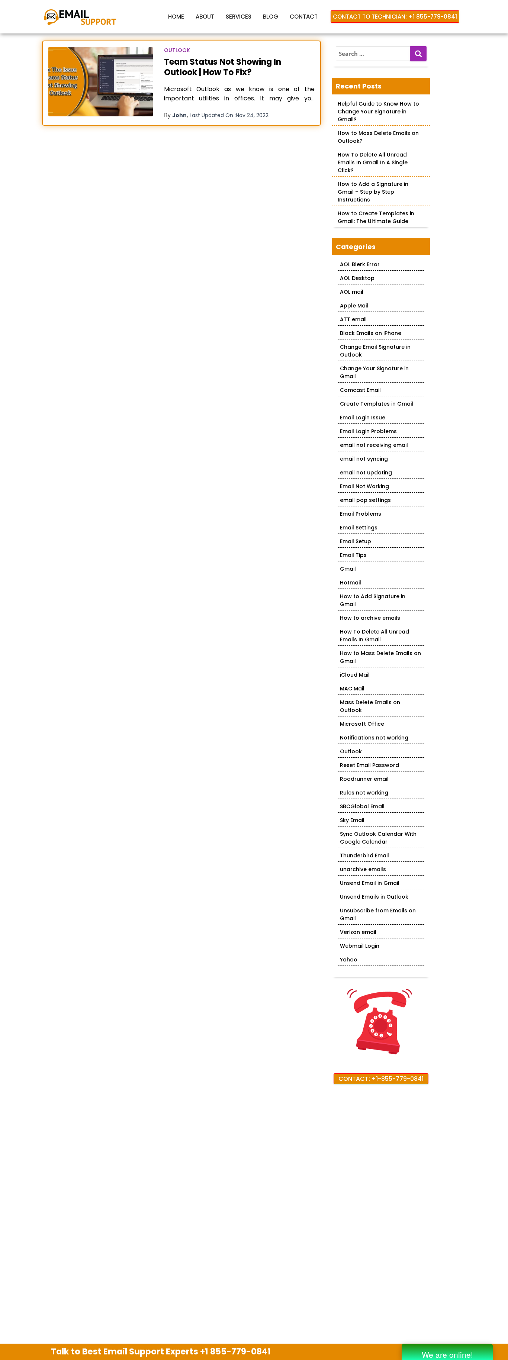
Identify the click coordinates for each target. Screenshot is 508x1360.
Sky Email (352, 820)
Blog (270, 16)
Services (238, 16)
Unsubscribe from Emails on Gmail (378, 914)
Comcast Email (360, 390)
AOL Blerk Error (360, 264)
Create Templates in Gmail (376, 403)
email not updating (366, 472)
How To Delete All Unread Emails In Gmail (374, 635)
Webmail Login (359, 946)
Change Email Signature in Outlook (375, 350)
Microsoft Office (362, 724)
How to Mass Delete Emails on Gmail (380, 657)
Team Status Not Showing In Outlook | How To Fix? (222, 67)
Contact (304, 16)
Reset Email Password (369, 765)
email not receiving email (374, 445)
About (205, 16)
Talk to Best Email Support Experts (161, 1351)
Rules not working (364, 792)
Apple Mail (354, 305)
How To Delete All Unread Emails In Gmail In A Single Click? (373, 162)
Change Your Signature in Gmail (374, 372)
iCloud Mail (355, 675)
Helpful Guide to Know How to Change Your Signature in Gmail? (378, 111)
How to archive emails (370, 618)
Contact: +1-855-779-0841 (381, 1078)
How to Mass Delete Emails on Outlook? (378, 137)
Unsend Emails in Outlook (374, 896)
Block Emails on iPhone (370, 333)
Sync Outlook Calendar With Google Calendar (378, 837)
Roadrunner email (364, 779)
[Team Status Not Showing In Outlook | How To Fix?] (100, 81)
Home (176, 16)
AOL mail (351, 292)
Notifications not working (374, 737)
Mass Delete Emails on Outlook (370, 706)
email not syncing (364, 459)
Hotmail (350, 582)
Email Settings (358, 527)
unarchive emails (363, 869)
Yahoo (348, 959)
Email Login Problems (368, 431)
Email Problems (360, 514)
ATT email (353, 319)
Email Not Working (364, 486)
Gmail (348, 569)
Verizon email (358, 932)
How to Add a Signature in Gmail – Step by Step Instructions (373, 191)
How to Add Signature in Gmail (372, 600)
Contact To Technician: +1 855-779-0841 (395, 16)
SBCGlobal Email (362, 806)
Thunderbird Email (364, 855)
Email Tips (353, 555)
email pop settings (365, 500)
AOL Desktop (357, 278)
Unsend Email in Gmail (369, 883)
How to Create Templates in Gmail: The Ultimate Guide (376, 217)
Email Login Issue (362, 417)
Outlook (177, 50)
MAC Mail (352, 688)
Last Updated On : (229, 115)
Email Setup (355, 541)
